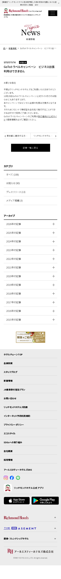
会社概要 (8, 451)
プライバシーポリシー (14, 424)
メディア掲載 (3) (14, 200)
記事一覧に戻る (30, 147)
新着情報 (8, 380)
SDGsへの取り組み (13, 442)
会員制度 (8, 363)
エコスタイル (9, 433)
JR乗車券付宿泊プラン (14, 389)
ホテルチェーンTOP (13, 354)
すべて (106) (12, 174)
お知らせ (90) (13, 183)
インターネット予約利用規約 (17, 415)
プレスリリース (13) (15, 192)
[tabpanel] (30, 337)
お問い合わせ (10, 398)
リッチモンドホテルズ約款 (16, 407)
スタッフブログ (10, 371)
